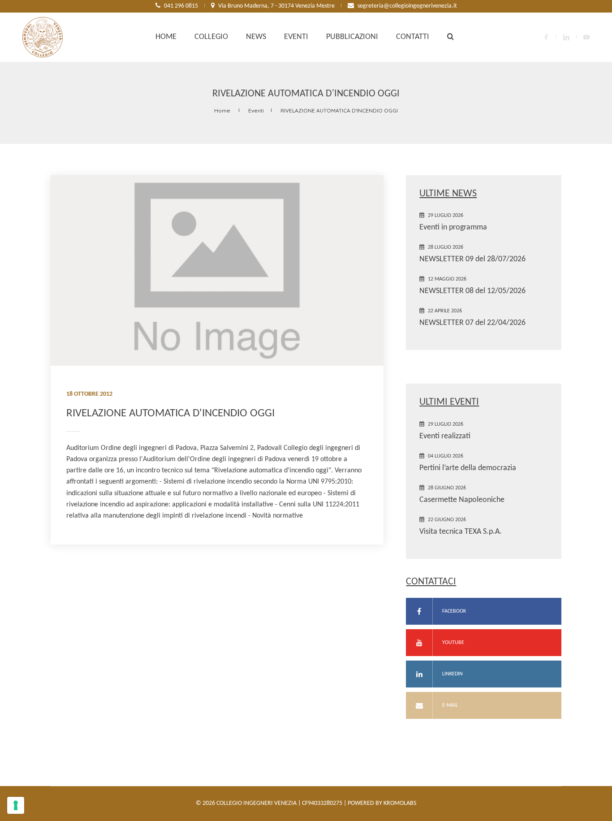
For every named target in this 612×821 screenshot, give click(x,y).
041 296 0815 (181, 6)
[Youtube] (586, 37)
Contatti (412, 37)
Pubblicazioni (352, 37)
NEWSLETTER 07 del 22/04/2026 (472, 323)
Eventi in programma (453, 227)
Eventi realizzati (444, 436)
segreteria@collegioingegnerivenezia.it (407, 6)
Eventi (296, 37)
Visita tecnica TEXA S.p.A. (460, 531)
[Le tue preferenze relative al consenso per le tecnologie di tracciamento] (15, 805)
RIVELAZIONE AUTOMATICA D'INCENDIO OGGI (339, 110)
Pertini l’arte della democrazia (467, 468)
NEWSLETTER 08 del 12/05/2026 (472, 291)
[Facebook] (546, 37)
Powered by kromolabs (382, 803)
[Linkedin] (566, 37)
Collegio (211, 37)
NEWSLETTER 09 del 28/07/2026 (472, 259)
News (256, 37)
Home (166, 37)
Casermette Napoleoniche (461, 500)
